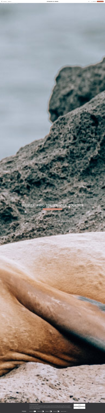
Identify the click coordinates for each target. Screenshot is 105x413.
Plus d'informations (37, 408)
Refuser (79, 407)
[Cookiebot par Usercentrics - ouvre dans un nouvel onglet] (24, 411)
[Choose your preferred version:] (89, 1)
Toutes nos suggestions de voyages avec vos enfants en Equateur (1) (52, 209)
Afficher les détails (63, 411)
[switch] (43, 411)
